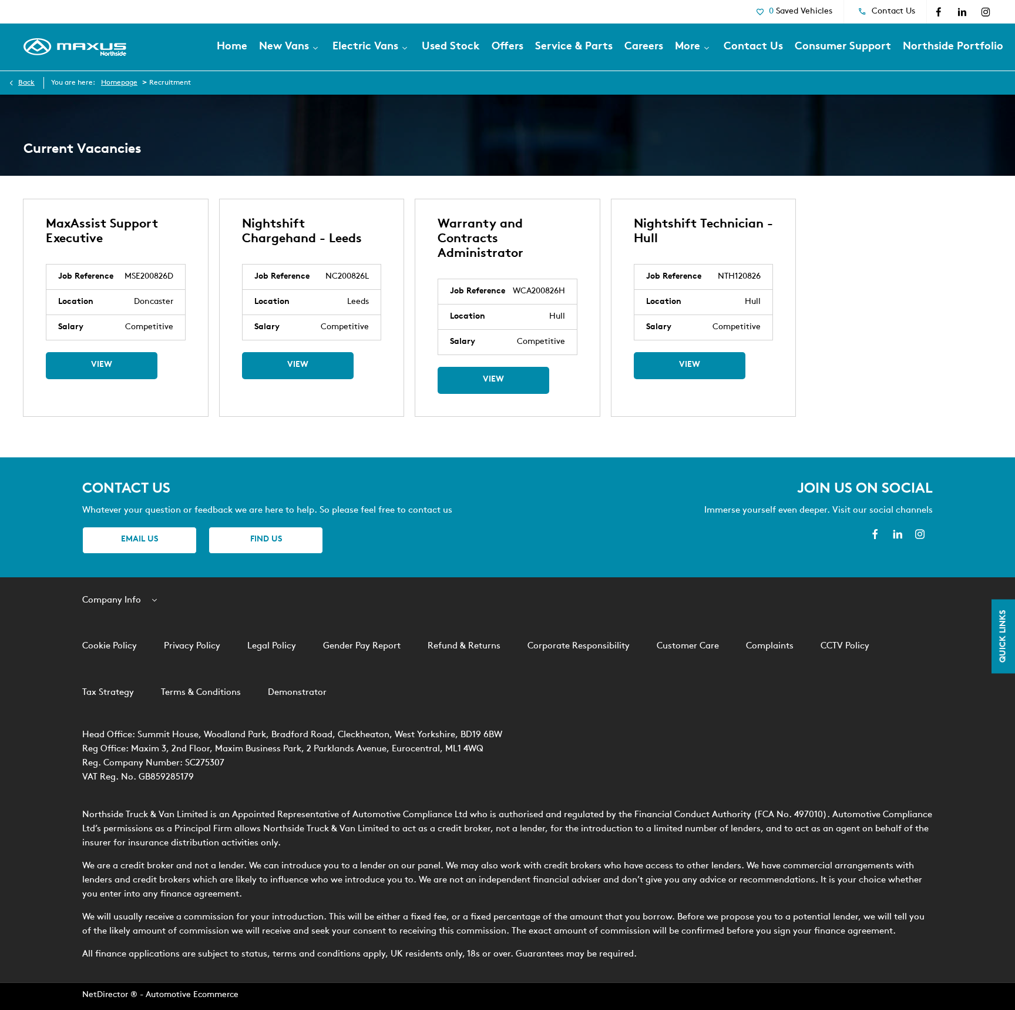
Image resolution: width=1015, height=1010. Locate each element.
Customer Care (688, 646)
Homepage (119, 82)
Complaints (770, 646)
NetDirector (106, 995)
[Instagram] (985, 12)
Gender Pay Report (362, 646)
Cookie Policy (109, 646)
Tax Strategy (108, 692)
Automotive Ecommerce (192, 995)
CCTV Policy (845, 646)
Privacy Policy (192, 646)
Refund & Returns (464, 646)
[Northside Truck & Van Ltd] (74, 47)
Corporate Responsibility (578, 646)
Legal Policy (271, 646)
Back (26, 82)
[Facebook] (938, 12)
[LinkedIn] (962, 12)
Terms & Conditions (201, 692)
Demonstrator (297, 692)
